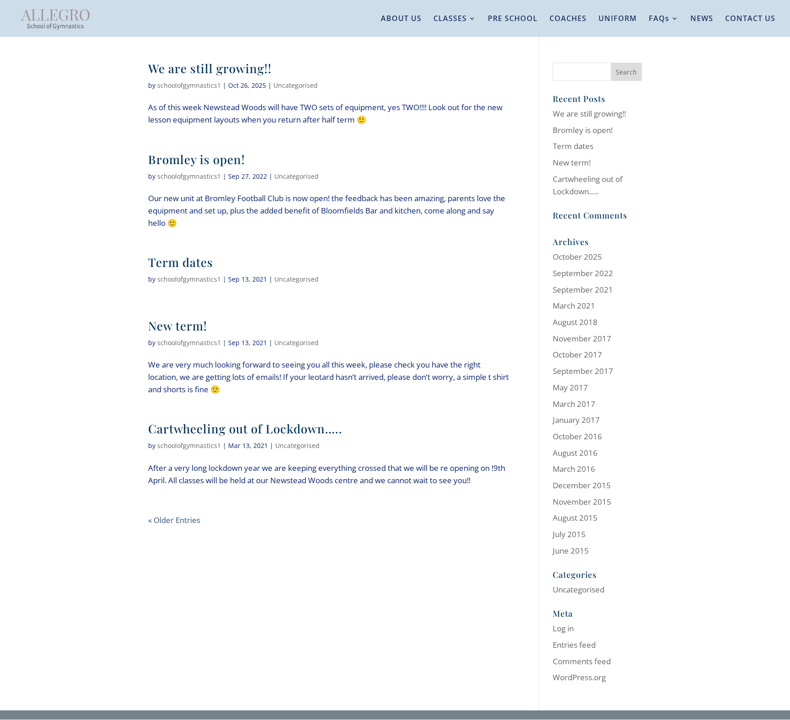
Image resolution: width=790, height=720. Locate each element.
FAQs (659, 19)
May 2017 (570, 387)
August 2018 (575, 322)
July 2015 (569, 534)
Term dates (180, 262)
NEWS (701, 19)
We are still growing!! (210, 68)
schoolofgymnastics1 (189, 85)
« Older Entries (174, 520)
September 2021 (583, 289)
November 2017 (582, 338)
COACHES (568, 19)
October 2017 (577, 354)
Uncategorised (295, 85)
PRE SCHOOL (513, 19)
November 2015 (582, 501)
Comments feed (582, 661)
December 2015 (582, 485)
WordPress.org (579, 677)
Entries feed (574, 645)
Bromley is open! (196, 159)
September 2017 (583, 371)
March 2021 (574, 305)
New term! (177, 326)
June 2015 (571, 550)
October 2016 (577, 436)
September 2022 (583, 273)
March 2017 (574, 404)
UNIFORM (617, 19)
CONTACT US (750, 19)
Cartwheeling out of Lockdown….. (245, 429)
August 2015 (575, 517)
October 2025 (577, 256)
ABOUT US (401, 19)
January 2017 (576, 420)
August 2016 (575, 453)
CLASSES (450, 19)
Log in (563, 628)
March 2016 (574, 469)
